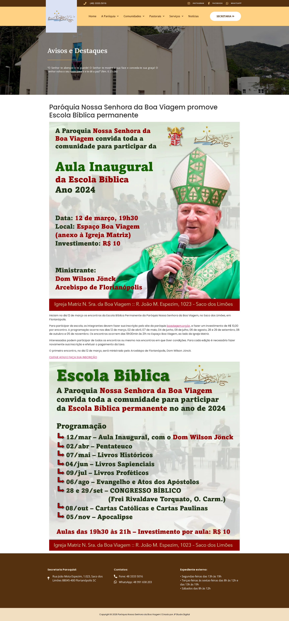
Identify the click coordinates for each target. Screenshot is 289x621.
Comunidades (132, 16)
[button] (110, 16)
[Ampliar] (235, 126)
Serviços (174, 16)
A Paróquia (108, 16)
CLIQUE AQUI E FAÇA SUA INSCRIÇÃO (73, 357)
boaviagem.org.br (178, 326)
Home (92, 16)
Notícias (193, 16)
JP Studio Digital (181, 614)
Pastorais (155, 16)
